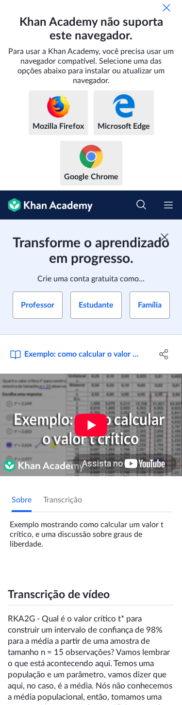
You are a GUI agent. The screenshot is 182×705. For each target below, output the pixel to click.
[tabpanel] (91, 530)
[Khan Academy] (46, 205)
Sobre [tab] (22, 500)
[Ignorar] (166, 8)
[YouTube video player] (91, 425)
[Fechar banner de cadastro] (164, 237)
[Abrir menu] (168, 205)
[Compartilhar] (164, 354)
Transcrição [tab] (62, 500)
